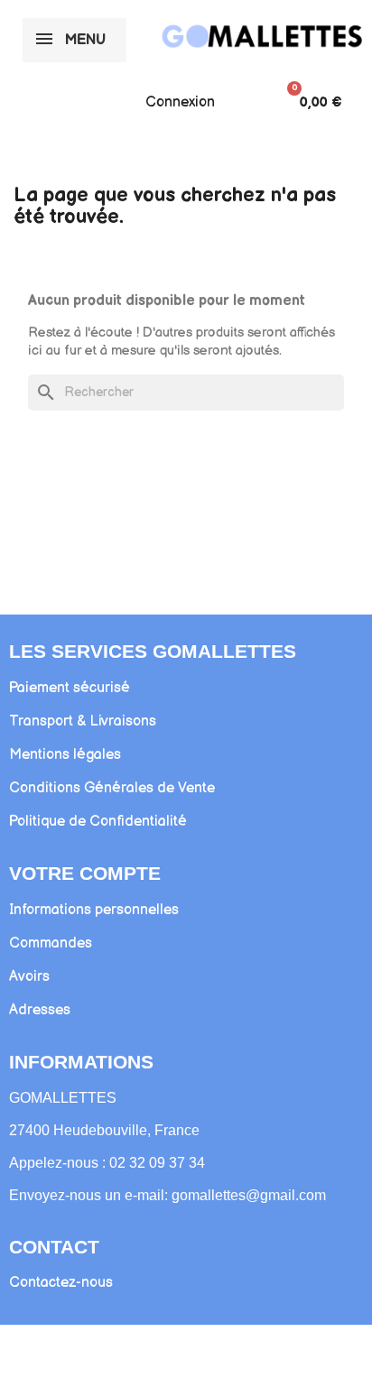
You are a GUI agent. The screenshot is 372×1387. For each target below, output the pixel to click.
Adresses (39, 1010)
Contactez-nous (61, 1282)
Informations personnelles (94, 910)
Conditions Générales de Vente (112, 788)
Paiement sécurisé (69, 688)
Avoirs (29, 976)
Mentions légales (65, 754)
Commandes (50, 943)
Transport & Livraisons (82, 721)
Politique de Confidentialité (98, 821)
